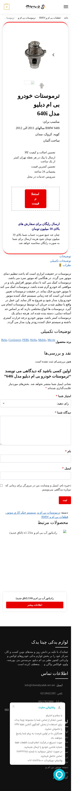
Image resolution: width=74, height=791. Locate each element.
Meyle (51, 339)
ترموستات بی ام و (27, 17)
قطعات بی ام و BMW (50, 17)
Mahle (42, 339)
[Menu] (62, 7)
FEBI (25, 339)
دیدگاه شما (63, 412)
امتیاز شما (63, 396)
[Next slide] (53, 55)
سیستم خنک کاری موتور (21, 512)
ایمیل (66, 468)
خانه (66, 17)
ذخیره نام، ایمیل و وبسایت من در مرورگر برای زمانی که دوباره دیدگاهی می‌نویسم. (38, 487)
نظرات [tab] (65, 265)
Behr (4, 339)
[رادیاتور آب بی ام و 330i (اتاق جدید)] (34, 561)
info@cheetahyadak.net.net (40, 685)
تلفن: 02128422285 (51, 693)
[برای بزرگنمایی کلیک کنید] (35, 55)
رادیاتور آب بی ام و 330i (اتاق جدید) (35, 598)
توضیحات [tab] (65, 256)
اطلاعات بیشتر (34, 605)
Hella (33, 339)
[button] (6, 7)
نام (68, 451)
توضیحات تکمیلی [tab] (60, 260)
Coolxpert (14, 339)
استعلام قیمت (35, 198)
